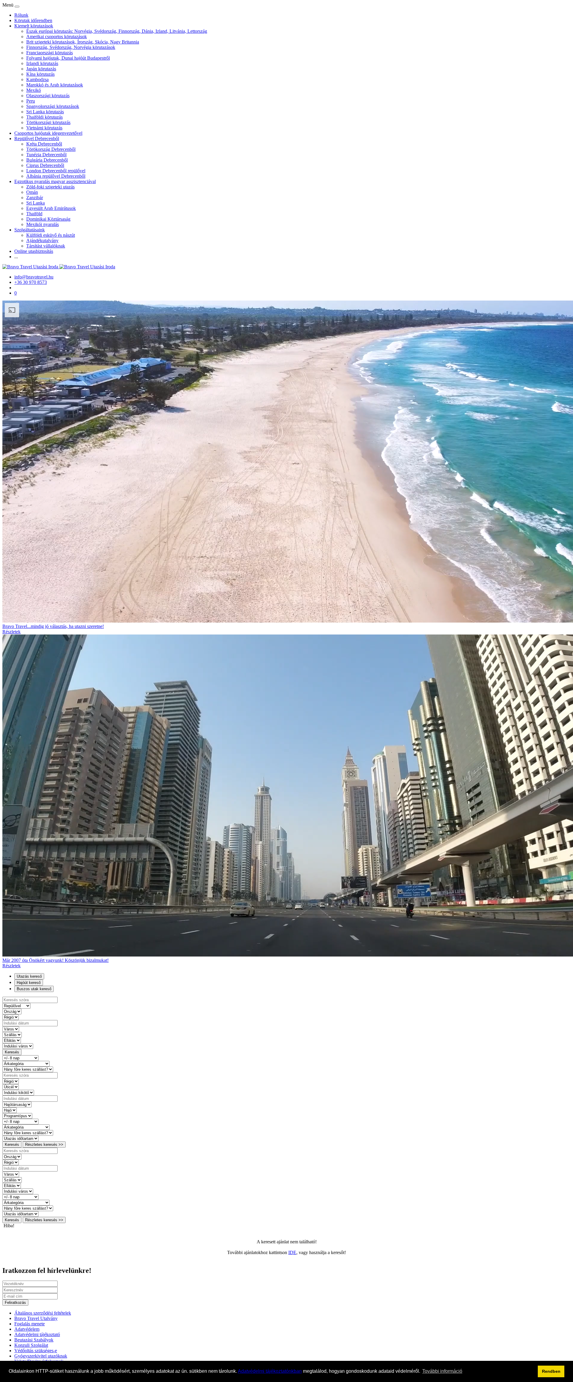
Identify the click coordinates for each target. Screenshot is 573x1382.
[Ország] (11, 1011)
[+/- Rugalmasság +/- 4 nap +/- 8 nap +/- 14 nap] (20, 1057)
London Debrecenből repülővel (55, 170)
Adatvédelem (26, 1329)
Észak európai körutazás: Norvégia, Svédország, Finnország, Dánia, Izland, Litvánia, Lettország (116, 31)
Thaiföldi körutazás (44, 117)
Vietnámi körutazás (44, 127)
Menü (8, 4)
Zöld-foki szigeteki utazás (50, 186)
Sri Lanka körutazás (45, 111)
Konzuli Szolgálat (31, 1345)
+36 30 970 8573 (30, 282)
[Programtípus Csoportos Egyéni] (17, 1115)
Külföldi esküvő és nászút (50, 235)
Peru (30, 100)
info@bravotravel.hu (33, 276)
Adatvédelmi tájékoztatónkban (270, 1371)
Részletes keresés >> (44, 1144)
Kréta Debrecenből (44, 143)
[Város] (10, 1028)
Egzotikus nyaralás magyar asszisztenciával (55, 181)
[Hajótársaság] (17, 1104)
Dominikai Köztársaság (48, 219)
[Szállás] (12, 1034)
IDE (292, 1252)
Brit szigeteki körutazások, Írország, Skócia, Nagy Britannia (82, 41)
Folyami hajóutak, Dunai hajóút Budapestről (68, 58)
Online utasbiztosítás (33, 251)
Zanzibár (34, 197)
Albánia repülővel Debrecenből (55, 176)
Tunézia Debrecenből (46, 154)
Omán (32, 192)
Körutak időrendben (33, 20)
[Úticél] (10, 1086)
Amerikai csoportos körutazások (56, 36)
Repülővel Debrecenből (36, 138)
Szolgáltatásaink (29, 229)
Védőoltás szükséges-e (35, 1350)
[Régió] (10, 1016)
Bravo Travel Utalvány (36, 1318)
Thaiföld (34, 213)
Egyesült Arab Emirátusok (51, 208)
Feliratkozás (15, 1302)
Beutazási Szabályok (33, 1339)
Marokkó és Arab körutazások (54, 84)
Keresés (12, 1052)
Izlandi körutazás (42, 63)
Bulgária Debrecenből (47, 160)
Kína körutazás (40, 74)
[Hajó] (9, 1109)
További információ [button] (442, 1371)
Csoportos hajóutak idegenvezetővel (48, 133)
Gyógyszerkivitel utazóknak (40, 1355)
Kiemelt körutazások (33, 25)
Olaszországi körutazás (48, 95)
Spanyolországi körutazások (52, 106)
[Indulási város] (17, 1045)
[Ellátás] (11, 1040)
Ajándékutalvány (42, 240)
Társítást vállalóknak (45, 245)
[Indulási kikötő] (18, 1092)
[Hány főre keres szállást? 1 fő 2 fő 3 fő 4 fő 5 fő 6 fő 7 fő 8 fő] (27, 1069)
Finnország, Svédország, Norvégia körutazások (70, 47)
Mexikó (33, 90)
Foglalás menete (29, 1323)
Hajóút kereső (29, 982)
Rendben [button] (551, 1371)
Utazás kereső (29, 976)
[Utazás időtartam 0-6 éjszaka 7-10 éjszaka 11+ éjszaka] (20, 1138)
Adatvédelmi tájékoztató (37, 1334)
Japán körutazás (41, 68)
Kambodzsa (37, 79)
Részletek (11, 631)
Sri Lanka (35, 202)
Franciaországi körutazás (49, 52)
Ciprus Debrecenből (45, 165)
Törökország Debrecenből (51, 149)
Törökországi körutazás (48, 122)
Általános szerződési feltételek (42, 1313)
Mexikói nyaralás (42, 224)
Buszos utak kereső (34, 989)
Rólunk (21, 15)
